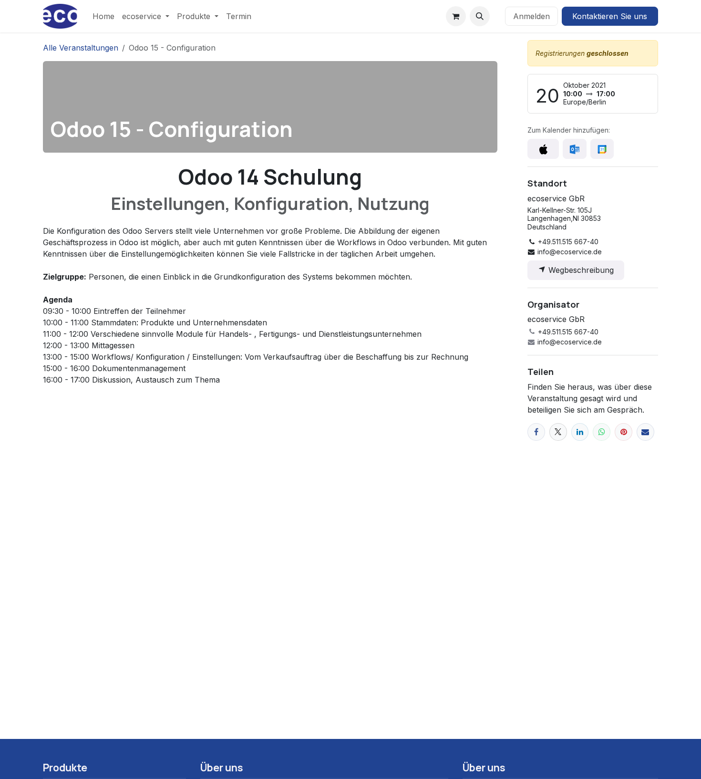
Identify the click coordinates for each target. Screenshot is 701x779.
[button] (480, 16)
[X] (558, 432)
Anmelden (531, 16)
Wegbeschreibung (580, 270)
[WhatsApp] (601, 432)
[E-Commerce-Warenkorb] (456, 16)
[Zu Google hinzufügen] (602, 149)
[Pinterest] (623, 432)
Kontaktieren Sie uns (609, 16)
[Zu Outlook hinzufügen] (574, 149)
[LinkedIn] (580, 432)
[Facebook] (536, 432)
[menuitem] (103, 16)
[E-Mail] (645, 432)
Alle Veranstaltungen (80, 47)
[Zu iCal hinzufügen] (543, 149)
